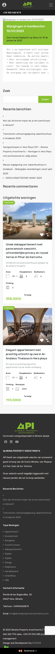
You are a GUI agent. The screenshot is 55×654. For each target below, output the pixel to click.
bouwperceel (11, 536)
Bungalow (10, 540)
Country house (12, 545)
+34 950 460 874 (12, 13)
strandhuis (10, 575)
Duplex (8, 553)
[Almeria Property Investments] (27, 6)
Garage (8, 562)
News (36, 37)
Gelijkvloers (10, 567)
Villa (7, 580)
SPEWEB (36, 643)
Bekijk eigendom (27, 232)
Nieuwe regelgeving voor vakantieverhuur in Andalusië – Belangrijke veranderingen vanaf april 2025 (27, 169)
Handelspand (11, 571)
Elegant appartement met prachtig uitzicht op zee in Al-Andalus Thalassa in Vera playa (26, 354)
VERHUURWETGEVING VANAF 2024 (23, 178)
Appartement (11, 531)
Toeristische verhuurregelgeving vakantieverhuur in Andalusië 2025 (27, 136)
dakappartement (13, 549)
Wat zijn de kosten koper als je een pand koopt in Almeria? (26, 122)
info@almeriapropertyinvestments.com (29, 613)
